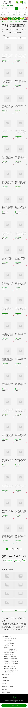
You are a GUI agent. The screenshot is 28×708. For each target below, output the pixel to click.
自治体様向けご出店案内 (7, 686)
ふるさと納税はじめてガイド (10, 638)
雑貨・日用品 (18, 21)
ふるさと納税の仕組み (8, 642)
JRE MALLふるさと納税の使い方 (11, 670)
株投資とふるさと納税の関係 (10, 656)
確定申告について (7, 647)
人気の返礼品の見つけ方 (9, 671)
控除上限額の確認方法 (8, 654)
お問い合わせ (5, 683)
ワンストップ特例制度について (10, 650)
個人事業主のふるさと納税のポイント (12, 660)
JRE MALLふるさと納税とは (10, 668)
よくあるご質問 (5, 680)
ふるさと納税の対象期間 (9, 643)
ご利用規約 (4, 689)
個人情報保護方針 (6, 692)
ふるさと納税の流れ (8, 640)
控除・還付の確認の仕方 (9, 652)
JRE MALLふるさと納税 (7, 21)
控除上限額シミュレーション (8, 674)
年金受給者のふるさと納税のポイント (12, 663)
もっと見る (14, 610)
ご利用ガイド (5, 677)
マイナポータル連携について (10, 649)
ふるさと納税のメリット (9, 645)
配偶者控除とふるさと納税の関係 (11, 661)
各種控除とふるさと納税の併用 (10, 658)
